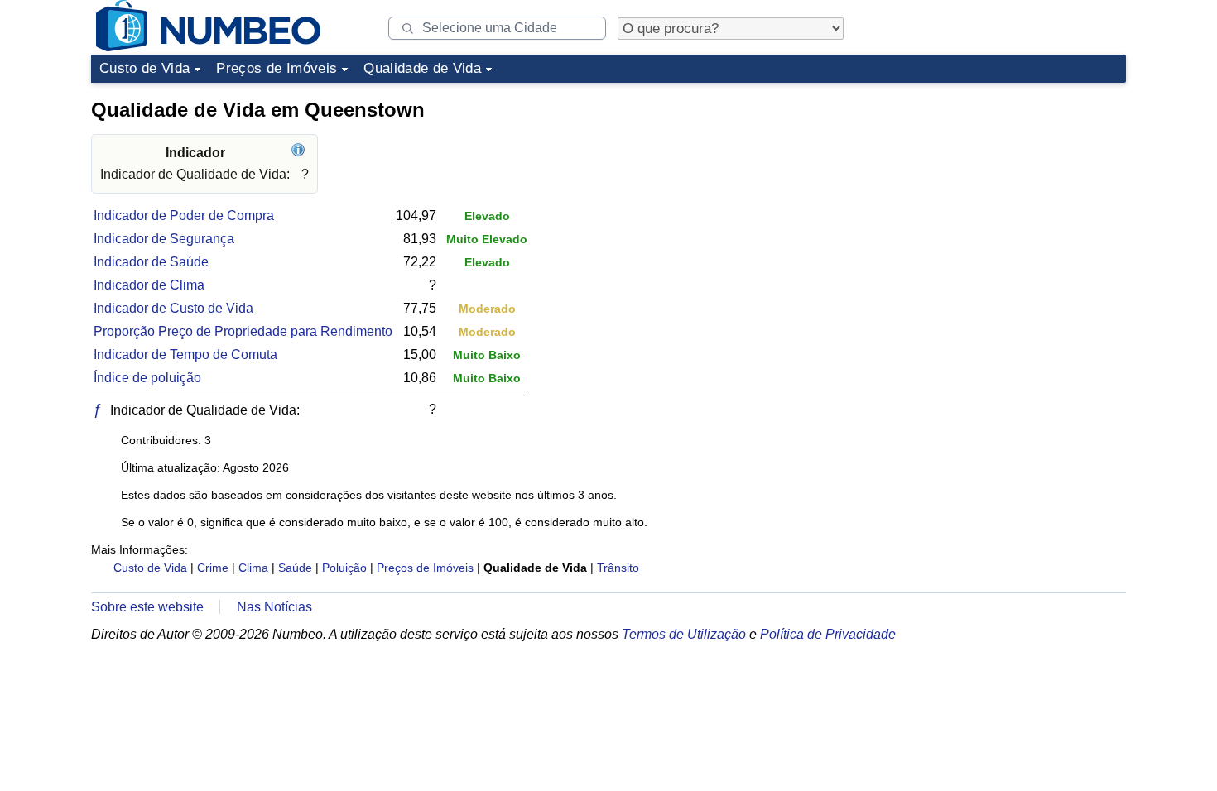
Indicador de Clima (149, 285)
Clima (253, 567)
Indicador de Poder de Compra (184, 216)
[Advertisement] (1002, 193)
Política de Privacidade (828, 634)
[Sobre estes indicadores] (300, 153)
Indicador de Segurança (164, 239)
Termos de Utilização (684, 634)
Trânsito (618, 567)
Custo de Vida (144, 68)
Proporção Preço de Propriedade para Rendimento (243, 331)
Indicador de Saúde (151, 262)
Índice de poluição (147, 378)
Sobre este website (147, 607)
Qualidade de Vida (422, 68)
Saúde (295, 567)
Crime (212, 567)
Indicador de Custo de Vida (173, 308)
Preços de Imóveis (276, 68)
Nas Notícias (274, 607)
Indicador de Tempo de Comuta (185, 355)
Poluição (344, 567)
